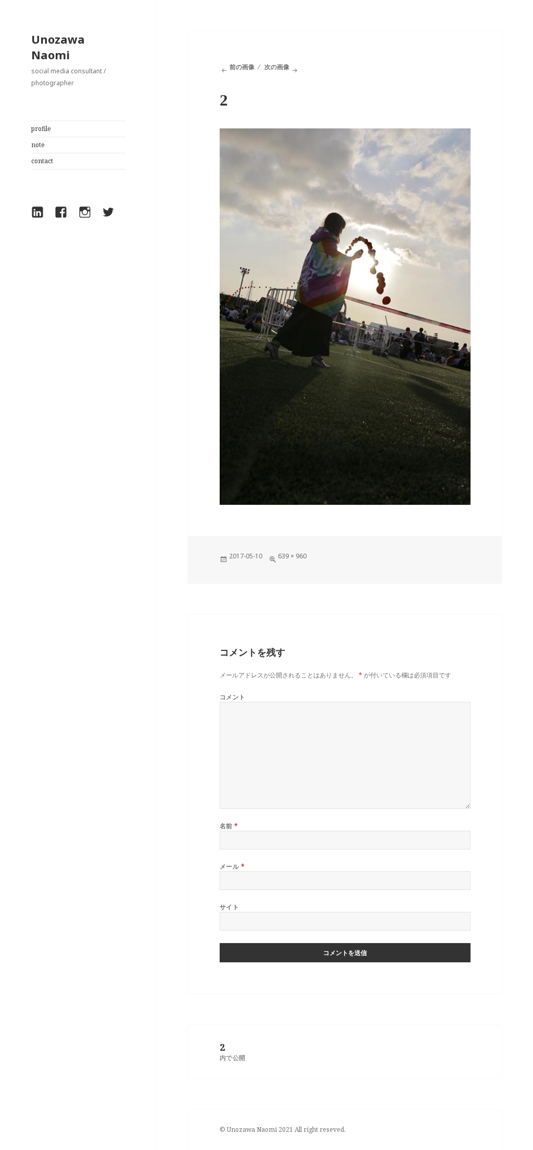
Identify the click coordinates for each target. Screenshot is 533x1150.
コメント (233, 696)
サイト (229, 907)
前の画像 (242, 66)
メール (232, 866)
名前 (229, 825)
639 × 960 (292, 556)
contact (42, 160)
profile (41, 128)
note (38, 144)
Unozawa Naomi (58, 46)
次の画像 (276, 66)
